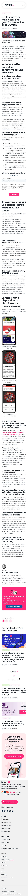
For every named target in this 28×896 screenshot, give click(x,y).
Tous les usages (5, 839)
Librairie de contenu (7, 878)
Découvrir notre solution (14, 606)
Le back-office (5, 828)
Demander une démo (9, 802)
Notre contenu (5, 831)
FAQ (2, 881)
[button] (23, 5)
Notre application (6, 825)
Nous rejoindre (5, 860)
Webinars (4, 875)
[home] (9, 5)
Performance (5, 842)
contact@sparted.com (7, 807)
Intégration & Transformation (9, 848)
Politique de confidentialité (8, 891)
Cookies (4, 888)
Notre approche (6, 822)
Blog (2, 869)
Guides (3, 872)
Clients (3, 863)
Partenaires (4, 866)
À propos (4, 857)
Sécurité (3, 845)
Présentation (5, 819)
